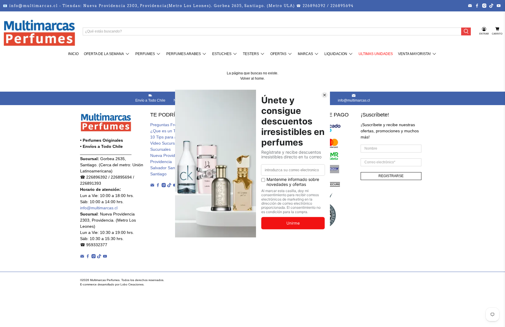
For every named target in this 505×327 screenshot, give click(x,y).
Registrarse (391, 176)
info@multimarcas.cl (98, 208)
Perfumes (145, 54)
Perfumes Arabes (183, 54)
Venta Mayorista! (414, 54)
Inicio (73, 54)
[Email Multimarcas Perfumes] (470, 6)
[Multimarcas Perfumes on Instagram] (484, 6)
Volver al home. (252, 78)
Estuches (221, 54)
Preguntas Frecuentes (170, 124)
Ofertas (278, 54)
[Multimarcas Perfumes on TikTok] (491, 6)
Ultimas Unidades (376, 54)
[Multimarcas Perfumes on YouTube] (499, 6)
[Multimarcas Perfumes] (39, 31)
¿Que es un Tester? (168, 131)
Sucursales (160, 149)
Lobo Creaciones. (132, 284)
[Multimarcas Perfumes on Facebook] (477, 6)
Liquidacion (335, 54)
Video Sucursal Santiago (173, 143)
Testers (251, 54)
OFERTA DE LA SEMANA (104, 54)
